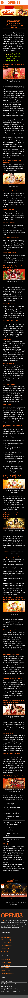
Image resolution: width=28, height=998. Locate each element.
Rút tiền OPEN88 (5, 968)
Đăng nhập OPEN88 (6, 962)
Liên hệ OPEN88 (5, 948)
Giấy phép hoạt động (6, 945)
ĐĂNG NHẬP (19, 7)
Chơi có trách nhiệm (6, 942)
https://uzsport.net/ (11, 984)
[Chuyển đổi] (4, 804)
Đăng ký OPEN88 (5, 959)
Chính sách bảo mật (6, 937)
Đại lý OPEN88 (5, 951)
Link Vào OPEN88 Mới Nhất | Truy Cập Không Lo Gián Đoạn (14, 899)
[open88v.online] (14, 2)
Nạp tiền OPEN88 (5, 965)
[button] (2, 2)
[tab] (7, 551)
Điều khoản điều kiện (6, 940)
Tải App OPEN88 (5, 970)
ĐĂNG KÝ (9, 7)
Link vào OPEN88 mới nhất (7, 973)
